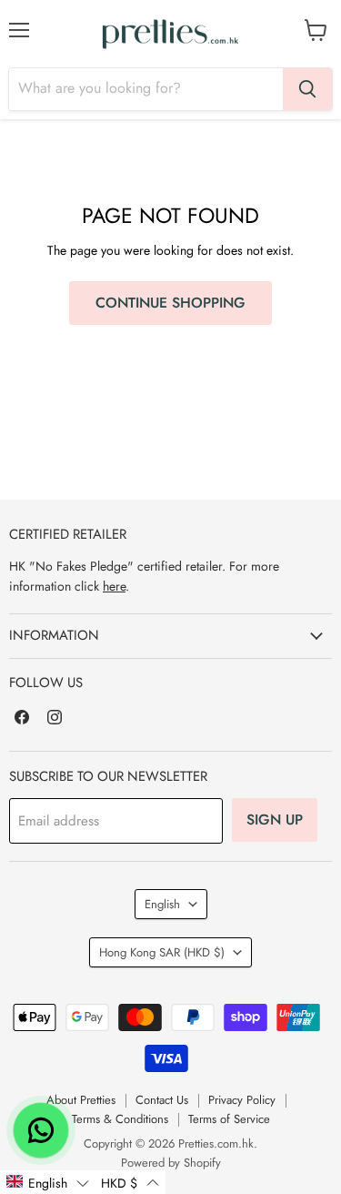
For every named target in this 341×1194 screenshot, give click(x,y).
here (114, 586)
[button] (47, 1182)
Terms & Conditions (120, 1119)
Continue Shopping (170, 302)
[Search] (307, 89)
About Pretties (80, 1099)
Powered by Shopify (171, 1162)
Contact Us (161, 1099)
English (162, 904)
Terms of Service (229, 1119)
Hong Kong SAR (162, 952)
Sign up (274, 819)
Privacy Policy (242, 1099)
